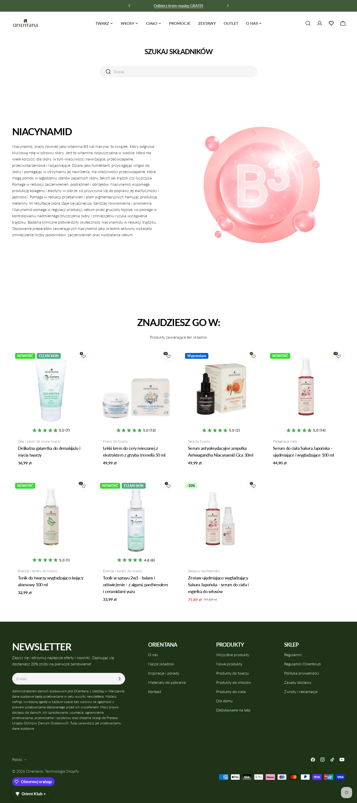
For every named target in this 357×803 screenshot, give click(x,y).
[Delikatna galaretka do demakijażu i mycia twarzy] (51, 389)
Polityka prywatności (301, 673)
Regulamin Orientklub (302, 663)
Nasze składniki (161, 663)
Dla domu (224, 700)
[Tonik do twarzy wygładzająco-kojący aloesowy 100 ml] (51, 519)
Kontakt (154, 691)
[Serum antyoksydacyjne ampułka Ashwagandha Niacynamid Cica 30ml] (221, 389)
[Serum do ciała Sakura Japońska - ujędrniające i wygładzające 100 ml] (306, 389)
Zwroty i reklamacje (300, 691)
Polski (17, 759)
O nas (153, 654)
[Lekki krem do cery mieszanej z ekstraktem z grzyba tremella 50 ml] (136, 389)
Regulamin (293, 654)
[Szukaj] (308, 23)
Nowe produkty (229, 663)
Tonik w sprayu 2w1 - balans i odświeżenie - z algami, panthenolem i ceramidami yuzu (135, 584)
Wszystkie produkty (232, 654)
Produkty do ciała (231, 691)
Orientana (34, 771)
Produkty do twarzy (232, 673)
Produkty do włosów (233, 682)
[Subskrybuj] (119, 679)
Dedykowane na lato (233, 710)
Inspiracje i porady (163, 673)
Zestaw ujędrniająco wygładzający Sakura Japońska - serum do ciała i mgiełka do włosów (218, 584)
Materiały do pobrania (167, 682)
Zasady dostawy (297, 682)
